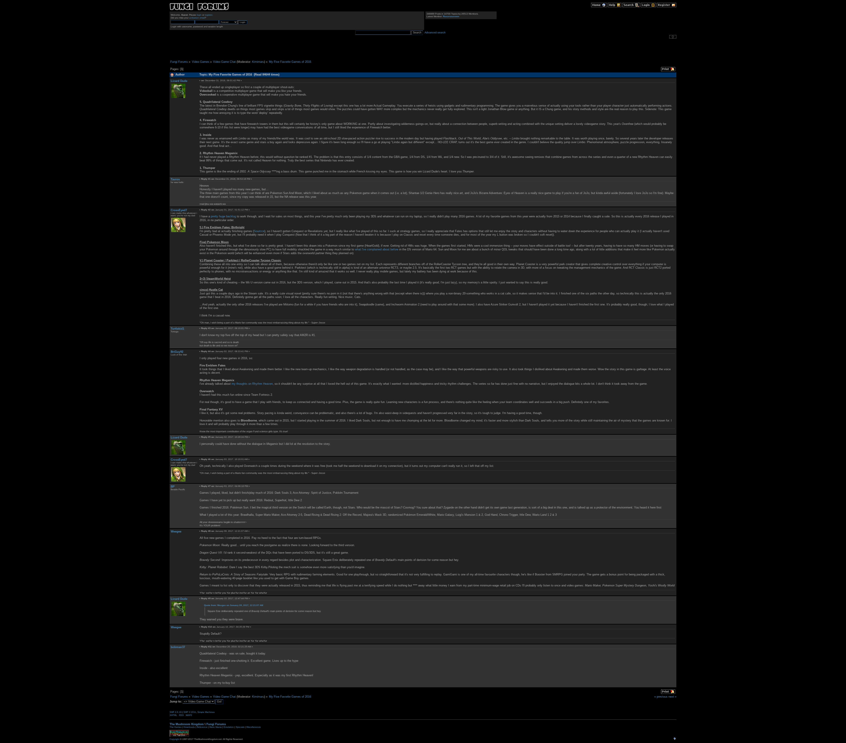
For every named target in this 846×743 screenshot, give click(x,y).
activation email (197, 18)
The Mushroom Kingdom (187, 724)
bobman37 (178, 647)
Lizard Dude (179, 81)
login (199, 15)
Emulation (229, 727)
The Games (176, 727)
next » (672, 696)
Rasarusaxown (451, 16)
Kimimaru (258, 61)
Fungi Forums (216, 724)
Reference (202, 727)
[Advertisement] (423, 49)
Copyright (174, 739)
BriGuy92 (177, 351)
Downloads (189, 727)
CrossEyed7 (179, 210)
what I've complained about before (376, 249)
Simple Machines (206, 712)
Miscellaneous (253, 727)
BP (173, 486)
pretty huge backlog (223, 216)
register (208, 15)
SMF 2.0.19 (176, 712)
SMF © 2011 (190, 712)
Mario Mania (215, 727)
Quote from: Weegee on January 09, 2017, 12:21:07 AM (233, 605)
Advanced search (435, 32)
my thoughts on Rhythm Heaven (252, 383)
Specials (240, 727)
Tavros (175, 179)
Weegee (176, 531)
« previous (661, 696)
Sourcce (259, 231)
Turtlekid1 (177, 328)
